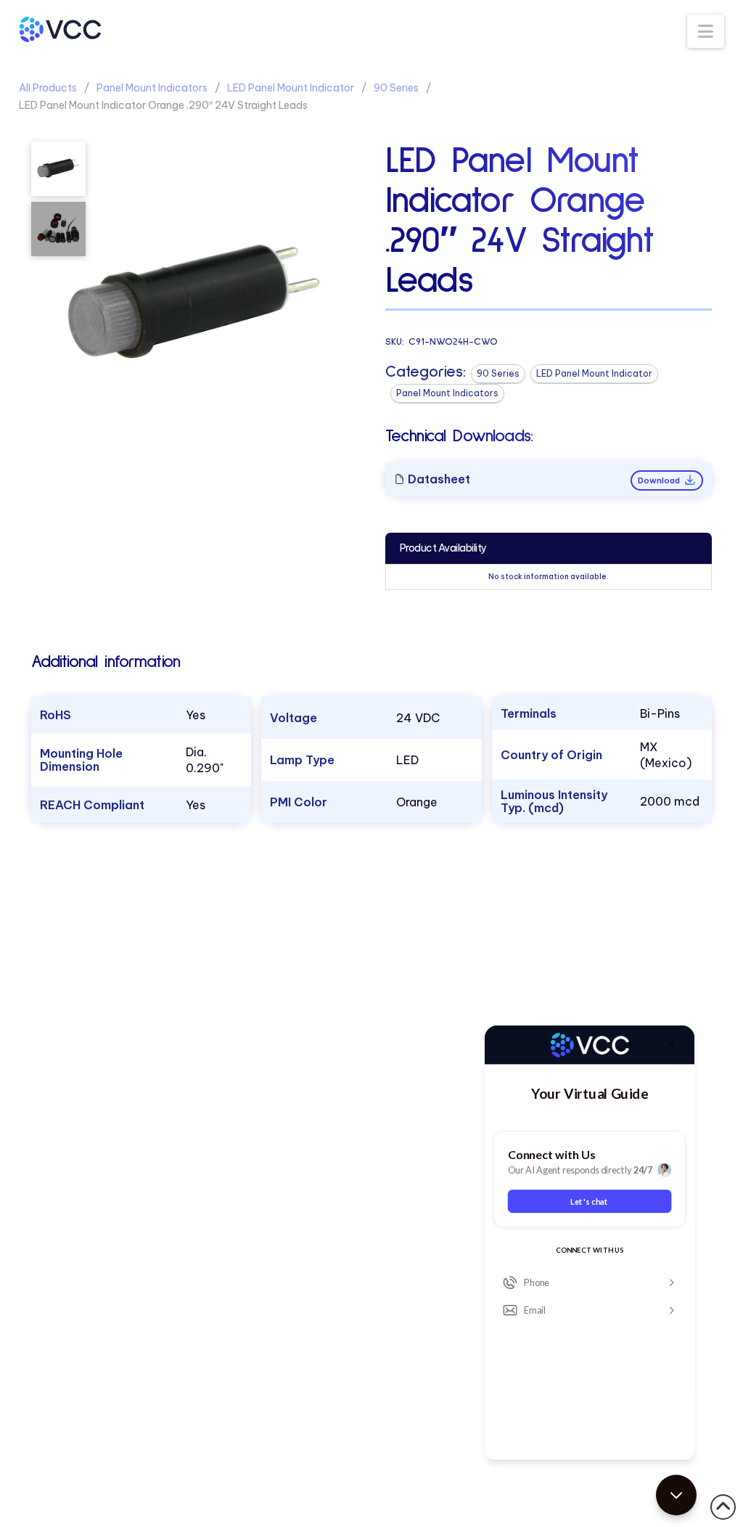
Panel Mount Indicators (152, 87)
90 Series (396, 87)
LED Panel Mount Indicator (290, 87)
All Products (48, 87)
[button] (705, 31)
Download (660, 480)
